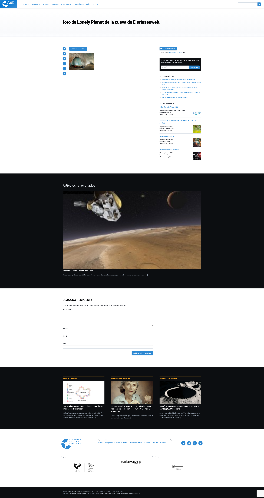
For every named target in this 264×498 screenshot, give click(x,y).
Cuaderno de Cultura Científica (78, 493)
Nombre (66, 328)
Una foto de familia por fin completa (78, 271)
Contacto (163, 443)
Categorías (109, 443)
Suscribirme (195, 67)
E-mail (65, 336)
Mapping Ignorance (168, 379)
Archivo (100, 443)
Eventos (117, 443)
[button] (64, 48)
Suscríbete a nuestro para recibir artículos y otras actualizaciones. (180, 62)
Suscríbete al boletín (151, 443)
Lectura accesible (78, 49)
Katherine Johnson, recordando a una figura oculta (178, 80)
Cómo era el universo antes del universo (175, 97)
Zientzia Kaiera (70, 379)
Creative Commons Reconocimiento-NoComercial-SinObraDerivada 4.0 (120, 493)
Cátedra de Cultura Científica (131, 443)
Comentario (67, 309)
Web (64, 343)
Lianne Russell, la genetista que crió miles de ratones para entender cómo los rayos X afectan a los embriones (132, 408)
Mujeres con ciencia (120, 379)
